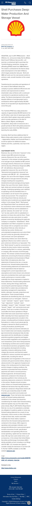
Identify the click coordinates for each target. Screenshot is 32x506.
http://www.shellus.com (8, 468)
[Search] (29, 2)
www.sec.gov (5, 395)
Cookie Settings (16, 499)
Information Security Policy (10, 497)
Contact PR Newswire (16, 477)
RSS (28, 497)
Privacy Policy (20, 494)
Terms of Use (10, 494)
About (15, 481)
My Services (15, 483)
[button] (16, 28)
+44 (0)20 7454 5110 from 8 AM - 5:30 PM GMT (16, 488)
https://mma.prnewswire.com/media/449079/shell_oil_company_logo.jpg (16, 459)
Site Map (22, 497)
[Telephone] (25, 2)
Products (16, 479)
